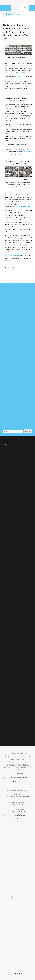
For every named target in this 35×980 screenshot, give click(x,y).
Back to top (18, 973)
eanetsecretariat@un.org (19, 777)
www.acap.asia (17, 818)
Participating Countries (25, 79)
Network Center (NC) (13, 73)
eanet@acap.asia (19, 815)
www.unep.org (17, 781)
